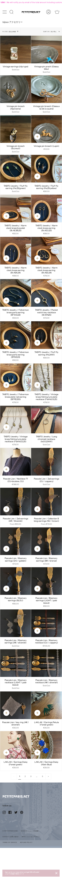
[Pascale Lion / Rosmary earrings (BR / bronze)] (46, 541)
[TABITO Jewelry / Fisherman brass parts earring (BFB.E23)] (15, 335)
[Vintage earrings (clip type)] (15, 49)
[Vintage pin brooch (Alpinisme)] (15, 89)
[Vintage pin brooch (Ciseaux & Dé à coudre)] (46, 89)
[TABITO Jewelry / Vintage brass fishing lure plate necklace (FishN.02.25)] (15, 419)
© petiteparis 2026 (10, 831)
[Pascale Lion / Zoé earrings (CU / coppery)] (46, 462)
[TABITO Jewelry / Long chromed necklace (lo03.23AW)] (46, 419)
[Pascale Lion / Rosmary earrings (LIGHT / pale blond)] (46, 581)
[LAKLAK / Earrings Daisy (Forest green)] (15, 745)
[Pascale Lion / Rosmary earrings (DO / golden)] (15, 541)
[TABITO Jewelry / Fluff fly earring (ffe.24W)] (46, 335)
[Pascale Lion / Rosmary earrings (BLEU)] (15, 581)
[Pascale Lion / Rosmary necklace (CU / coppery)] (46, 623)
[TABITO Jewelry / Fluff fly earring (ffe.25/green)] (15, 168)
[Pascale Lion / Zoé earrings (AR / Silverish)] (15, 501)
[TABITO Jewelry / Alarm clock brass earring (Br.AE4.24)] (15, 250)
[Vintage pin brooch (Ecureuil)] (15, 129)
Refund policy (26, 842)
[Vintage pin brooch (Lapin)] (46, 129)
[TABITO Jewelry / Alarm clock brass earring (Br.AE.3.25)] (46, 208)
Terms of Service (10, 842)
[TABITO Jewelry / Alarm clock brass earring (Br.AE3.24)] (46, 250)
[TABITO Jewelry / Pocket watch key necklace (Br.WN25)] (46, 293)
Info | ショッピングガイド (31, 836)
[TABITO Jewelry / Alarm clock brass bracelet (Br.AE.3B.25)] (15, 208)
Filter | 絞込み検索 (9, 31)
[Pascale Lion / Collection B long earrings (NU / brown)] (46, 501)
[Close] (56, 873)
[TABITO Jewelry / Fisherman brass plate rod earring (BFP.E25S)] (15, 377)
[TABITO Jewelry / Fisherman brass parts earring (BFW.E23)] (15, 293)
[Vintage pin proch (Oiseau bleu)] (46, 49)
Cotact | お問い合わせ (11, 836)
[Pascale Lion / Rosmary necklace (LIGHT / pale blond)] (15, 663)
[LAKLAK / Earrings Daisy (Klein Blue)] (46, 745)
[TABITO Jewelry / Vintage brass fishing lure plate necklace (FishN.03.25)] (46, 377)
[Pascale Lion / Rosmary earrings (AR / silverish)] (15, 623)
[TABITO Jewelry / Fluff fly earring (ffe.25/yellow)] (46, 168)
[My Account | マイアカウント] (48, 12)
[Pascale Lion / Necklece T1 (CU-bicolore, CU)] (15, 462)
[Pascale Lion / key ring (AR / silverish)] (15, 705)
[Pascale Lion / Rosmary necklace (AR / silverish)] (46, 663)
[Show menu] (5, 12)
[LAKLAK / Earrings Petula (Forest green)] (46, 705)
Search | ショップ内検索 (29, 831)
